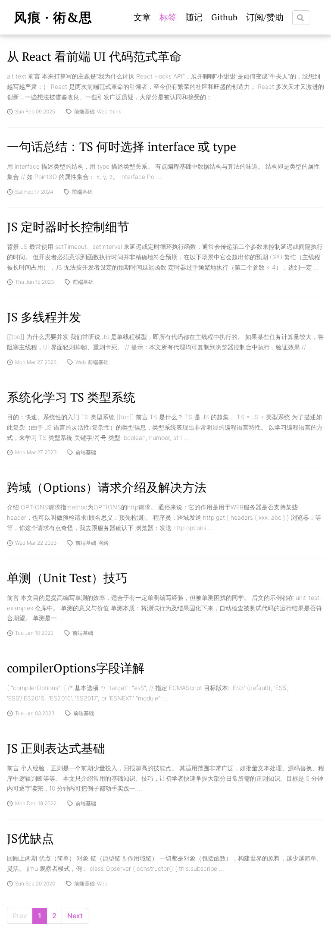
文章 (142, 17)
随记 (194, 17)
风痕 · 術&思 (53, 17)
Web (102, 111)
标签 (168, 17)
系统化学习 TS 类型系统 (71, 397)
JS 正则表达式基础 (56, 748)
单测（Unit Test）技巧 (67, 578)
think (115, 111)
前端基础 (84, 111)
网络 (103, 543)
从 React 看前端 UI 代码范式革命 (94, 56)
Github (224, 17)
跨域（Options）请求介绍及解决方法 (106, 487)
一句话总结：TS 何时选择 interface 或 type (121, 146)
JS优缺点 (30, 838)
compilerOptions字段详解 (75, 668)
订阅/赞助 (265, 17)
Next (75, 915)
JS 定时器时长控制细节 (68, 227)
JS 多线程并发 (44, 317)
